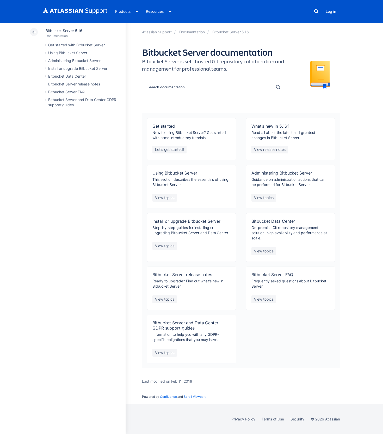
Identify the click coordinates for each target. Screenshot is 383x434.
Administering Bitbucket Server (74, 60)
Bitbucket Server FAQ (66, 92)
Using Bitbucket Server (67, 53)
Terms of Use (273, 419)
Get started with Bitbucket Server (76, 45)
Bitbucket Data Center (67, 76)
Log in (331, 11)
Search (316, 11)
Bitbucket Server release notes (74, 84)
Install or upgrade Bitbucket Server (77, 68)
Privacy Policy (243, 419)
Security (297, 419)
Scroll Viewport (195, 397)
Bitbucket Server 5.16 (64, 30)
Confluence (168, 397)
